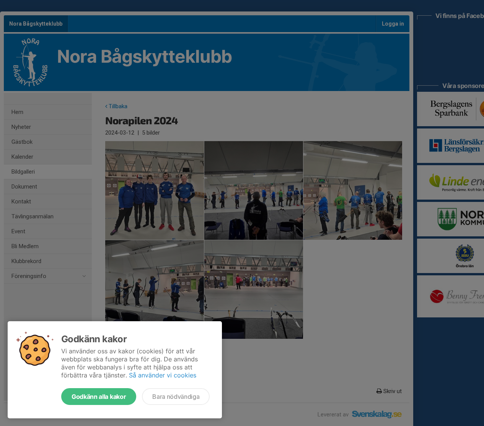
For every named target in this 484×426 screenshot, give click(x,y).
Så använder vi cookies (162, 375)
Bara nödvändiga (175, 396)
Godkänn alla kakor (99, 396)
